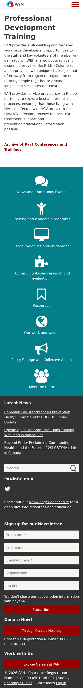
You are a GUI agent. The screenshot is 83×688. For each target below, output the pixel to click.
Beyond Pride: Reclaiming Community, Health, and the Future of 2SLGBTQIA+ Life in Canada (40, 448)
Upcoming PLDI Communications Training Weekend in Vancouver (39, 432)
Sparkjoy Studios (18, 683)
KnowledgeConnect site (49, 502)
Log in (61, 683)
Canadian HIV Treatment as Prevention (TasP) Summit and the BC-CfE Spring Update (37, 417)
